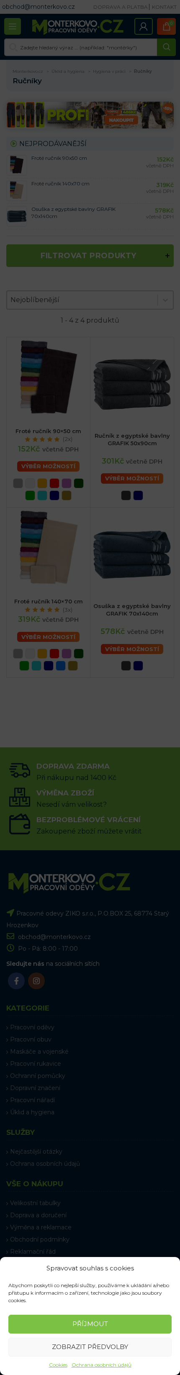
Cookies (58, 1365)
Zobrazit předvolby (90, 1347)
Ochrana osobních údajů (101, 1365)
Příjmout (90, 1324)
